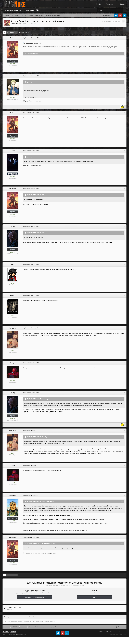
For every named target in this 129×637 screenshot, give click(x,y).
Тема (4, 634)
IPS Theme (6, 631)
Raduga (12, 295)
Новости (33, 23)
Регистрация (30, 10)
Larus (13, 76)
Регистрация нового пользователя (34, 597)
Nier (12, 264)
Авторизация (107, 21)
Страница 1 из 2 (23, 32)
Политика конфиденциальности (17, 634)
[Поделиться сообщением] (124, 38)
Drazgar (12, 363)
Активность (109, 4)
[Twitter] (124, 15)
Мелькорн (12, 328)
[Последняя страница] (16, 32)
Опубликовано (31, 38)
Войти (94, 597)
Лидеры (122, 4)
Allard (13, 151)
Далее (12, 32)
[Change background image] (37, 10)
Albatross (18, 23)
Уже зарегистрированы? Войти (13, 10)
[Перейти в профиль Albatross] (7, 23)
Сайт (99, 4)
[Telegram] (116, 15)
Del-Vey (12, 226)
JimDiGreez (13, 495)
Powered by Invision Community (117, 634)
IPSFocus (13, 631)
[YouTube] (120, 15)
